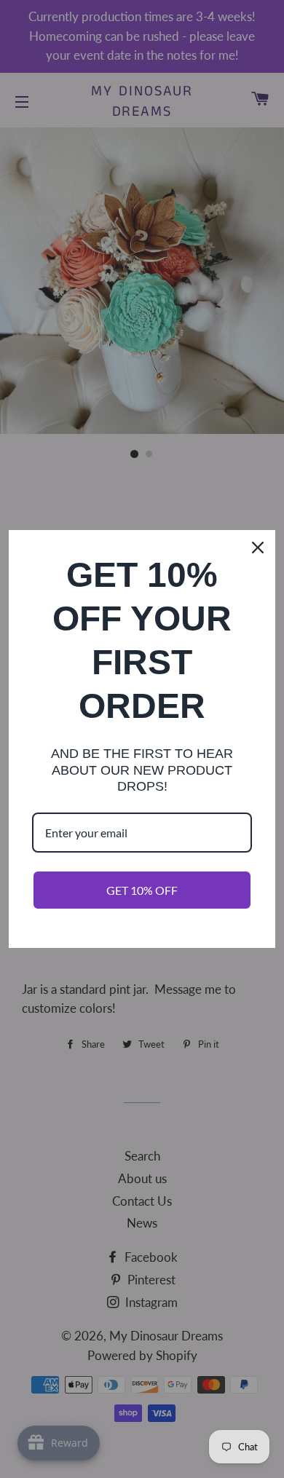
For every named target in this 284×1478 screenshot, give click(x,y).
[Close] (257, 547)
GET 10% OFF (142, 890)
